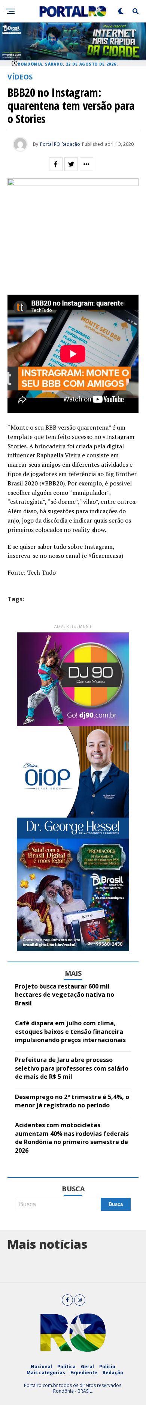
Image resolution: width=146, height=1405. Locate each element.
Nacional (41, 1366)
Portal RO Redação (60, 144)
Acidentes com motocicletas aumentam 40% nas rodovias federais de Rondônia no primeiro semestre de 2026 (72, 1137)
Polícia (107, 1366)
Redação (113, 1372)
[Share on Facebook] (56, 164)
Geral (87, 1366)
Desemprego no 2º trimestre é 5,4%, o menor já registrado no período (72, 1101)
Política (66, 1366)
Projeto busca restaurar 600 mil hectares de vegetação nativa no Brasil (64, 994)
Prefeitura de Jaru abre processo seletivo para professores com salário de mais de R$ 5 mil (71, 1068)
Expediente (83, 1372)
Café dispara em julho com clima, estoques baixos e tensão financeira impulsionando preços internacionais (70, 1031)
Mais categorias (46, 1372)
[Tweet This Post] (71, 164)
